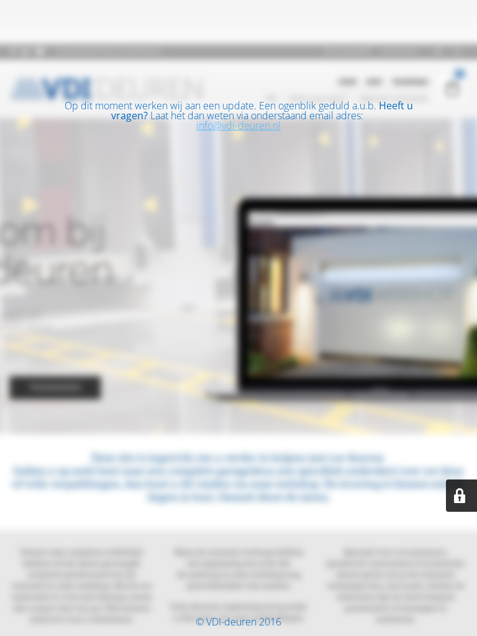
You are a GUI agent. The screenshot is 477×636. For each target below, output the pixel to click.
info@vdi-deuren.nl (238, 125)
